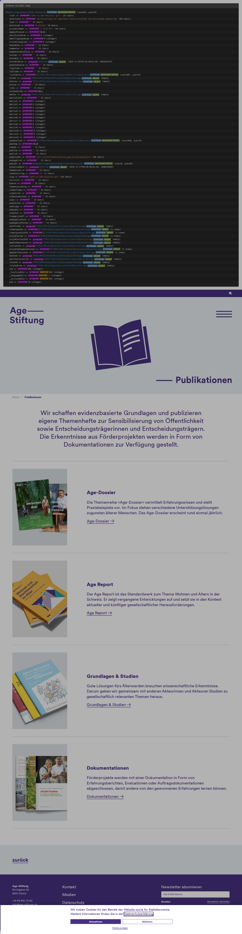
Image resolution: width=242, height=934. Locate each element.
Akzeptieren (95, 921)
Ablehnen (147, 921)
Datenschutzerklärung (138, 914)
